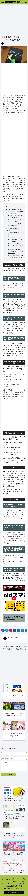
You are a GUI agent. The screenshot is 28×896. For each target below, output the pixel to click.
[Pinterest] (10, 630)
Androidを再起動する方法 (14, 209)
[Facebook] (3, 630)
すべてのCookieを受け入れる (14, 892)
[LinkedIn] (18, 630)
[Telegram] (22, 630)
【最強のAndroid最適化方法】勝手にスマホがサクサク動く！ (7, 648)
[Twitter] (7, 630)
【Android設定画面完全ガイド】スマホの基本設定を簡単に (20, 648)
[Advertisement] (14, 20)
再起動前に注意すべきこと (15, 232)
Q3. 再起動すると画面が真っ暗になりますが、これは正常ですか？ (15, 251)
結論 (9, 235)
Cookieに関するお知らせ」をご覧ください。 (13, 888)
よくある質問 (11, 237)
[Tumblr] (14, 630)
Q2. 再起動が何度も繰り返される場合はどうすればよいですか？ (15, 245)
